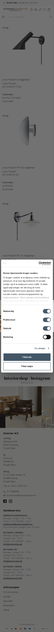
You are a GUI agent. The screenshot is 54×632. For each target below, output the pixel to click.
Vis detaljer (39, 348)
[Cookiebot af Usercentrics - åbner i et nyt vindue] (39, 263)
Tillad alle (27, 357)
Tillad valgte (27, 366)
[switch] (47, 320)
